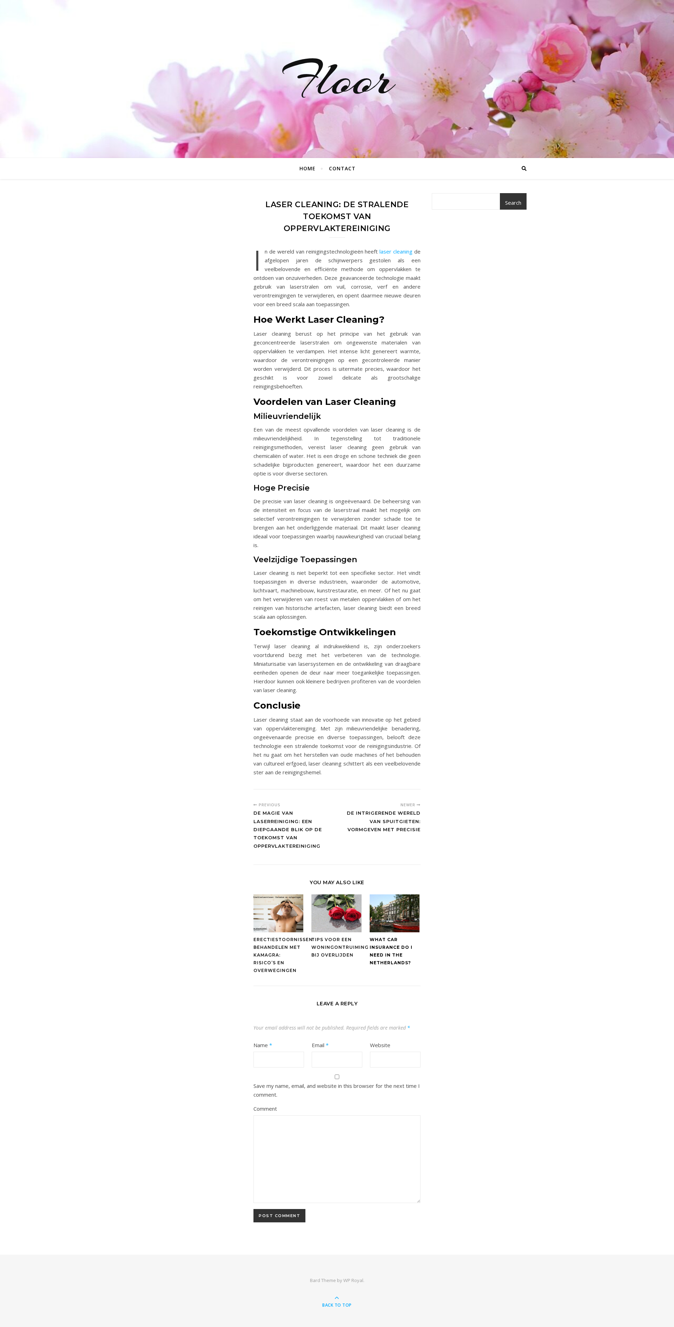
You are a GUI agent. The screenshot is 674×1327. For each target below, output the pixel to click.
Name (262, 1045)
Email (320, 1045)
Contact (342, 168)
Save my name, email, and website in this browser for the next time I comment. (336, 1090)
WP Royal (353, 1280)
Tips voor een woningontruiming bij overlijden (340, 947)
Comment (265, 1108)
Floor (337, 79)
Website (380, 1045)
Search (513, 202)
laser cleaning (395, 251)
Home (307, 168)
